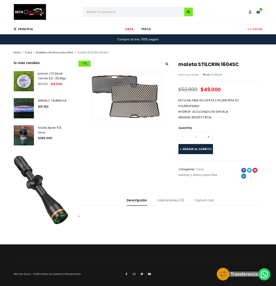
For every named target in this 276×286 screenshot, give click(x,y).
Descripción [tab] (137, 200)
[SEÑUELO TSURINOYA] (24, 108)
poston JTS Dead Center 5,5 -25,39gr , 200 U (52, 76)
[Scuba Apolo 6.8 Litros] (24, 135)
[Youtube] (149, 274)
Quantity (185, 128)
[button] (167, 64)
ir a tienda (255, 29)
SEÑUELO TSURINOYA (52, 101)
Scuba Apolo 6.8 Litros (49, 130)
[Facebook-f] (126, 274)
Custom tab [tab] (204, 200)
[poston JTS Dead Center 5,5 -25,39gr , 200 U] (24, 81)
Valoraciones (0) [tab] (170, 200)
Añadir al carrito (197, 149)
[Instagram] (134, 274)
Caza (28, 52)
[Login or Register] (250, 12)
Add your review (188, 74)
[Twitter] (142, 274)
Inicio (17, 52)
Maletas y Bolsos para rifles (54, 52)
